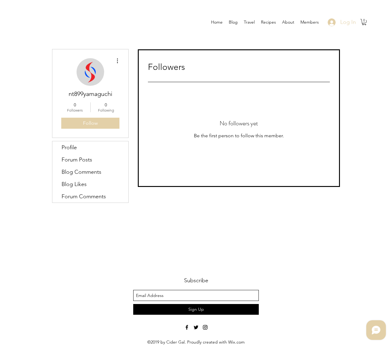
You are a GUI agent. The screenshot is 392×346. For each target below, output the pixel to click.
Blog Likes (74, 184)
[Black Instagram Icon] (205, 327)
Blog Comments (81, 172)
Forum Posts (77, 159)
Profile (69, 147)
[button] (364, 22)
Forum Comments (84, 196)
